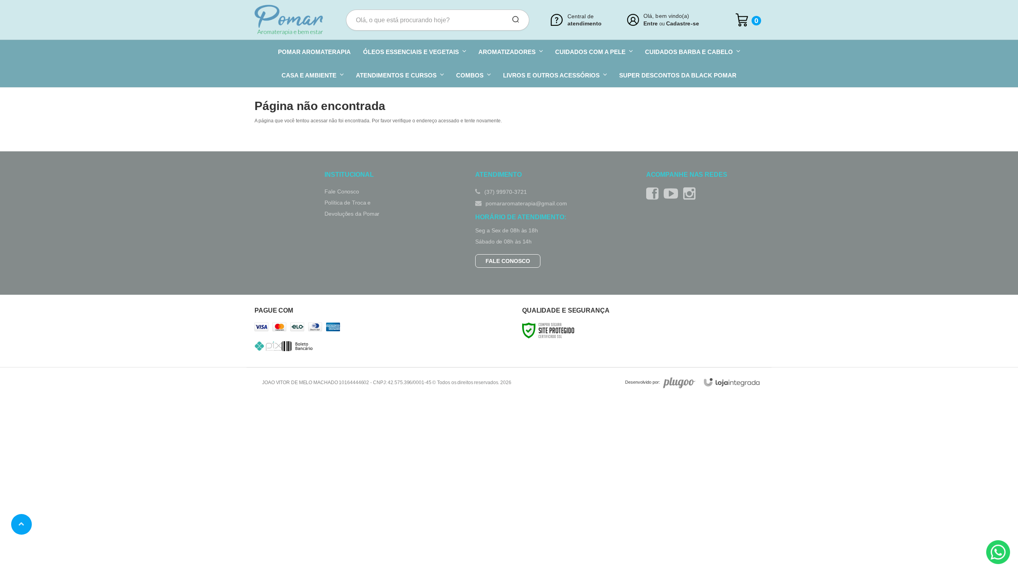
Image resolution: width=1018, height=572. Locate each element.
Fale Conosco (341, 191)
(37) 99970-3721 (505, 192)
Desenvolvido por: (642, 382)
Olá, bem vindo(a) (666, 16)
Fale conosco (508, 261)
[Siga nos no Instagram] (691, 194)
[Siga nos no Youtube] (673, 194)
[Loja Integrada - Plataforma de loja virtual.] (732, 382)
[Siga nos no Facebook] (654, 194)
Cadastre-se (682, 23)
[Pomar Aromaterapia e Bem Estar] (288, 20)
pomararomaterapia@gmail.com (525, 203)
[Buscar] (513, 19)
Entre (650, 23)
